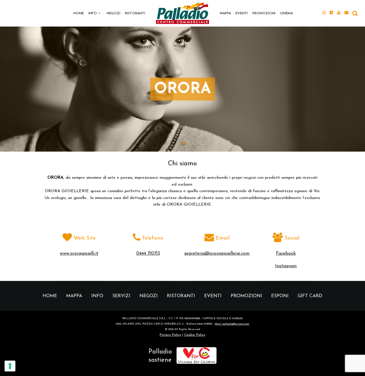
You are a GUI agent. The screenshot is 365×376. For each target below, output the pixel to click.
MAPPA (225, 13)
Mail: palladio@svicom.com (232, 324)
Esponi (280, 296)
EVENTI (242, 13)
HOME (78, 13)
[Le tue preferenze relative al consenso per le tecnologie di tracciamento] (10, 366)
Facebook (286, 253)
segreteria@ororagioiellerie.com (217, 253)
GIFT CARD (310, 296)
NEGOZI (113, 13)
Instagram (286, 266)
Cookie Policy (194, 335)
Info (92, 13)
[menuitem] (78, 13)
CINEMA (286, 13)
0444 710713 (148, 253)
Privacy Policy (170, 335)
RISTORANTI (135, 13)
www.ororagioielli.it (79, 253)
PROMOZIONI (263, 13)
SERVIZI (121, 296)
